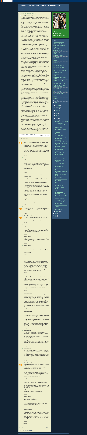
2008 (56, 213)
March (57, 118)
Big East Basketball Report (59, 45)
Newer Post (21, 427)
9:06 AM (25, 222)
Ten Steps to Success (59, 187)
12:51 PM (26, 290)
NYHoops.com (57, 57)
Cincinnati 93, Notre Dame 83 (61, 201)
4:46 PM (25, 378)
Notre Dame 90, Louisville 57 (61, 179)
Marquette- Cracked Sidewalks (60, 70)
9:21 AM (25, 234)
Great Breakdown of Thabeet (61, 141)
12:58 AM (25, 213)
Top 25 (56, 190)
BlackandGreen (27, 140)
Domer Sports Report (58, 55)
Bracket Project (57, 52)
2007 (56, 215)
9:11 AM (25, 421)
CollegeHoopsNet (57, 53)
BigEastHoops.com (58, 47)
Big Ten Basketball (59, 154)
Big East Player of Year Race (61, 174)
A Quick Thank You (59, 192)
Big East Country (57, 48)
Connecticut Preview (59, 123)
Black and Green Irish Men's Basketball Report (40, 6)
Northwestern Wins (58, 72)
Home (35, 427)
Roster (55, 96)
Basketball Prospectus (58, 50)
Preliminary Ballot (58, 138)
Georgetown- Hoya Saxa (59, 65)
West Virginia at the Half (60, 158)
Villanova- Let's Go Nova (59, 93)
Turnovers (57, 151)
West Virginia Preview (59, 163)
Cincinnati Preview (59, 203)
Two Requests (58, 175)
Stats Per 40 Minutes (59, 135)
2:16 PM (25, 308)
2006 (56, 216)
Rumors (56, 182)
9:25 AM (25, 243)
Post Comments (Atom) (29, 430)
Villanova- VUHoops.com (59, 89)
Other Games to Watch (60, 196)
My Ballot (57, 169)
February (57, 120)
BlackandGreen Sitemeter (59, 42)
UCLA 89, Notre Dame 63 (60, 193)
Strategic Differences (59, 198)
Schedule (56, 98)
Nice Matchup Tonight (59, 166)
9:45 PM (25, 406)
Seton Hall (56, 82)
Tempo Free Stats (57, 63)
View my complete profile (59, 35)
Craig (25, 206)
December (58, 105)
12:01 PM (26, 272)
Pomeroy (56, 58)
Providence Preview (59, 149)
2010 (56, 102)
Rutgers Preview (58, 133)
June (57, 113)
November (58, 107)
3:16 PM (25, 346)
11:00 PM (25, 204)
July (57, 112)
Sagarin (55, 60)
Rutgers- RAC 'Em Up (58, 80)
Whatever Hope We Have (60, 200)
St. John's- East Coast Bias (59, 83)
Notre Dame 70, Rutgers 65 (60, 129)
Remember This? (58, 209)
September (58, 110)
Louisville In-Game (59, 180)
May (57, 115)
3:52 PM (25, 155)
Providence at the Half (59, 147)
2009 (56, 104)
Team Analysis (46, 135)
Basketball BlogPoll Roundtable (61, 152)
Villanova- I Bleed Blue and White (60, 91)
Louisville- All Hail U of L (59, 67)
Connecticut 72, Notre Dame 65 (61, 121)
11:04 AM (25, 254)
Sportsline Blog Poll (59, 185)
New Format (57, 188)
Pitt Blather (56, 74)
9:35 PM (25, 394)
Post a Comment (24, 423)
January (57, 211)
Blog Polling (57, 207)
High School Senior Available (61, 195)
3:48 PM (25, 360)
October (57, 108)
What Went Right (58, 177)
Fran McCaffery (58, 140)
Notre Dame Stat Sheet (58, 43)
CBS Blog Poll (58, 168)
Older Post (48, 427)
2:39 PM (25, 328)
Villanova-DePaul (58, 127)
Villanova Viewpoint (58, 88)
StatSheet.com (57, 62)
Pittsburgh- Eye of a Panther (60, 75)
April (57, 116)
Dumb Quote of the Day (60, 146)
